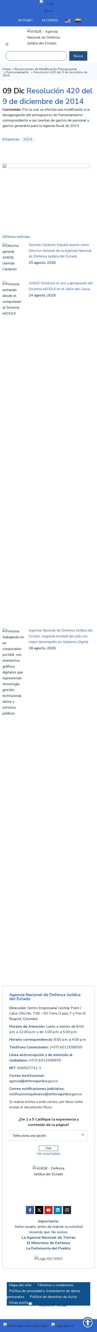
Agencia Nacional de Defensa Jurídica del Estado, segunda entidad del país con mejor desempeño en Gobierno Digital (61, 636)
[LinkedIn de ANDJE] (58, 1210)
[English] (68, 20)
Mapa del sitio (20, 1285)
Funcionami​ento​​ (17, 72)
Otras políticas (20, 1302)
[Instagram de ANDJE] (67, 1210)
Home (6, 69)
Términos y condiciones (55, 1285)
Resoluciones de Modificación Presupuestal (46, 69)
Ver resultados (48, 1153)
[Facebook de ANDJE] (30, 1210)
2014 (27, 139)
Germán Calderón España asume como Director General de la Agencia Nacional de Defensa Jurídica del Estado (60, 250)
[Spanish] (78, 20)
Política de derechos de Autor (53, 1296)
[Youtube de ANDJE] (48, 1210)
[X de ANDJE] (39, 1210)
